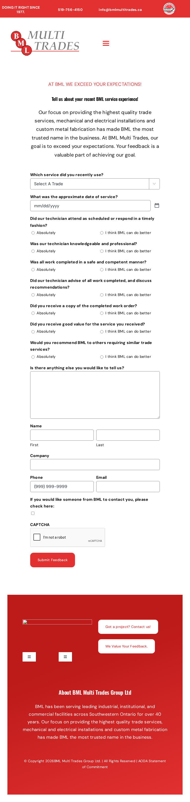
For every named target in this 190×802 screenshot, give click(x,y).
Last (100, 444)
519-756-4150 (70, 9)
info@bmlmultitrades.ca (120, 9)
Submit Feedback (53, 560)
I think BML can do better (128, 232)
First (34, 444)
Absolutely (46, 232)
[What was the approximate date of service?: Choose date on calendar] (157, 206)
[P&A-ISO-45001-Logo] (169, 5)
